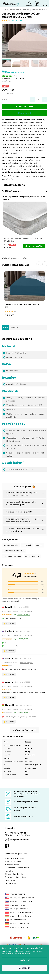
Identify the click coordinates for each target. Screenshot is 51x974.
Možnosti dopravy (13, 861)
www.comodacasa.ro (19, 920)
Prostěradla (27, 545)
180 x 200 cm (30, 768)
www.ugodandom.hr (19, 909)
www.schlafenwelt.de (19, 923)
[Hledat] (29, 3)
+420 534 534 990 (19, 833)
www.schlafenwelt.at (19, 927)
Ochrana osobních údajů (15, 877)
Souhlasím (24, 968)
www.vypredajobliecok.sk (21, 901)
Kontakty (9, 871)
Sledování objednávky (15, 858)
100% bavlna (30, 755)
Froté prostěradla (32, 556)
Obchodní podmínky (14, 874)
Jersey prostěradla (11, 545)
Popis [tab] (5, 327)
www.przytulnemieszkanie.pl (23, 912)
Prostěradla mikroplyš (12, 556)
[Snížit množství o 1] (32, 99)
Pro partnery (10, 883)
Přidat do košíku (24, 106)
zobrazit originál (26, 611)
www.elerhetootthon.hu (20, 916)
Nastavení (24, 960)
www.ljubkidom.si (17, 905)
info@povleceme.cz (20, 839)
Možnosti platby (12, 865)
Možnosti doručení (14, 72)
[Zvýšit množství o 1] (44, 99)
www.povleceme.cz (18, 894)
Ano (26, 758)
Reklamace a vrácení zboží (17, 868)
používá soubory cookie (25, 948)
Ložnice (39, 545)
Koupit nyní (24, 113)
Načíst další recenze (24, 730)
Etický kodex (10, 880)
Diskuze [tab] (14, 327)
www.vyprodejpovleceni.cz (22, 898)
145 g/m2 (28, 748)
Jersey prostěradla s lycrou (14, 551)
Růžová (28, 742)
